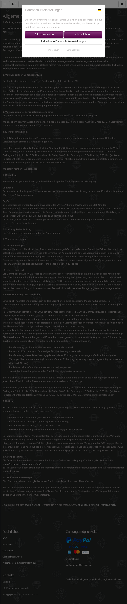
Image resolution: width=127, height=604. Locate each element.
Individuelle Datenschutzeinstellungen (63, 41)
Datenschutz (73, 49)
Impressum (53, 49)
